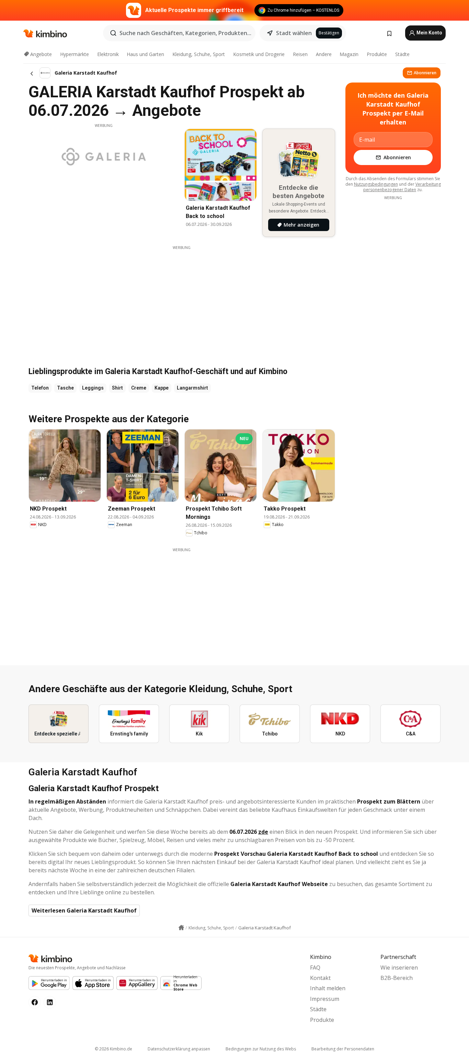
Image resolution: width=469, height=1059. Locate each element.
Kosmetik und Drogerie (259, 54)
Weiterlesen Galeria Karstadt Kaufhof (84, 910)
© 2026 (113, 1049)
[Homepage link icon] (181, 927)
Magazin (349, 54)
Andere (324, 54)
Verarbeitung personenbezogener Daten (402, 187)
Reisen (300, 54)
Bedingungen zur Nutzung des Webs (261, 1049)
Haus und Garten (145, 54)
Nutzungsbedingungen (376, 184)
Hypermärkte (74, 54)
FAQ (315, 967)
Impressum (324, 999)
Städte (402, 54)
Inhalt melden (327, 988)
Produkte (377, 54)
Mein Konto (428, 32)
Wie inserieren (399, 967)
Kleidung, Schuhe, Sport (198, 54)
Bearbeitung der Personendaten (342, 1049)
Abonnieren (425, 73)
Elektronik (108, 54)
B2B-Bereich (396, 978)
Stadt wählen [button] (294, 33)
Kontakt (320, 978)
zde (263, 832)
